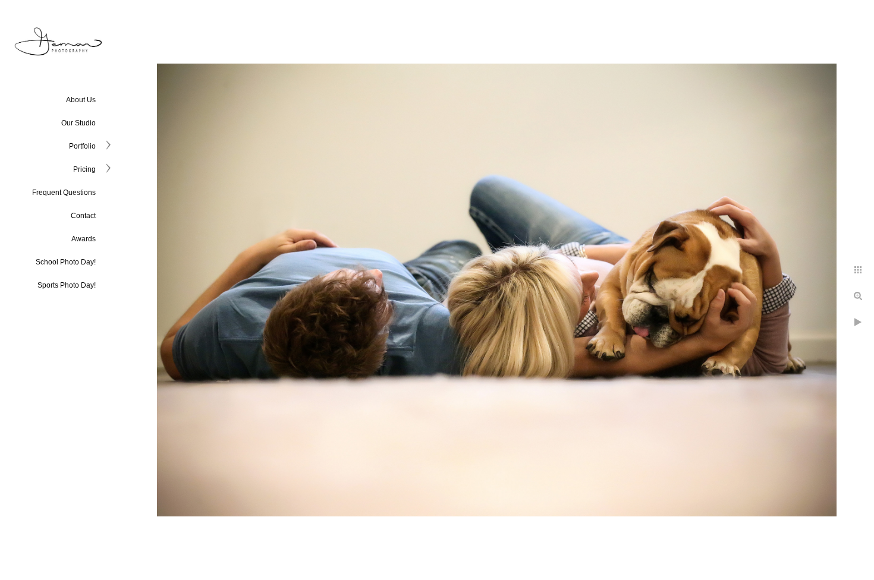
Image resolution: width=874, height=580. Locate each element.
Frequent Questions (64, 192)
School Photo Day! (66, 262)
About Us (81, 100)
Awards (83, 239)
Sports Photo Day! (66, 285)
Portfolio (82, 146)
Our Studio (78, 123)
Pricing (84, 169)
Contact (83, 216)
